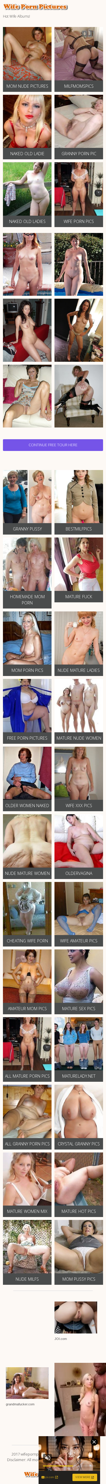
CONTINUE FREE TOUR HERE (53, 444)
